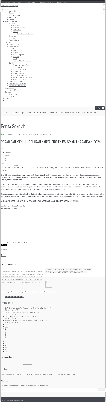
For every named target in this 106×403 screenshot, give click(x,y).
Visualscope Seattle (27, 364)
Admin (4, 163)
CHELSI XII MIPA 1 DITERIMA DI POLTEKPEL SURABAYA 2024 (65, 272)
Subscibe (101, 389)
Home (6, 112)
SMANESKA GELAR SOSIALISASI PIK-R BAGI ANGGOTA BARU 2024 (26, 320)
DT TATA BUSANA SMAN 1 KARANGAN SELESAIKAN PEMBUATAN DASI (22, 280)
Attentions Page (18, 112)
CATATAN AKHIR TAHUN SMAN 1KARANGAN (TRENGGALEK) (24, 316)
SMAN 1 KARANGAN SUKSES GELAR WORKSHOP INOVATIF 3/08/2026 (22, 271)
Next (6, 350)
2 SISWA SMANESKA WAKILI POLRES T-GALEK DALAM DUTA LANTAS (70, 270)
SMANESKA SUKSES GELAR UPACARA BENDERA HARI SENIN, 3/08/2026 (22, 274)
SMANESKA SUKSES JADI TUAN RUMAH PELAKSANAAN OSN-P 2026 (21, 282)
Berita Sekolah (33, 112)
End (6, 352)
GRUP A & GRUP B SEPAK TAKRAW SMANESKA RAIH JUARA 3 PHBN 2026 (22, 277)
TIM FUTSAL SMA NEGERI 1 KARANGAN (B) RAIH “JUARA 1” (23, 312)
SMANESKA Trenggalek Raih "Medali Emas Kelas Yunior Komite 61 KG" (28, 308)
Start (6, 325)
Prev (6, 327)
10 (6, 347)
